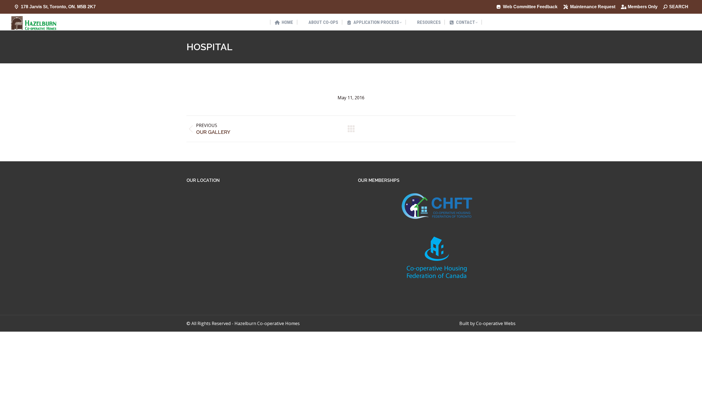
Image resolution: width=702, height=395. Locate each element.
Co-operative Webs (496, 323)
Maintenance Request (592, 6)
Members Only (643, 6)
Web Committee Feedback (530, 6)
